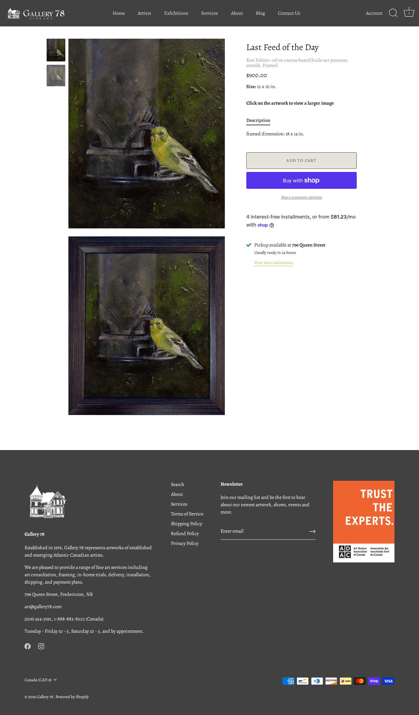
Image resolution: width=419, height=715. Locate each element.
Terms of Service (187, 514)
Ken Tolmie (257, 60)
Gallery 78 (45, 697)
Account (374, 13)
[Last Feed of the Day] (56, 75)
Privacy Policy (184, 543)
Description (258, 120)
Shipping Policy (186, 523)
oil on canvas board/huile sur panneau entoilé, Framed (297, 63)
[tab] (261, 120)
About (237, 13)
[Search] (393, 13)
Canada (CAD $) (38, 679)
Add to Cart (301, 160)
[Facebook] (28, 646)
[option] (56, 51)
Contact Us (289, 13)
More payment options (301, 197)
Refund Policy (185, 533)
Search (177, 484)
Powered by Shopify (72, 697)
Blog (260, 13)
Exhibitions (176, 13)
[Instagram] (41, 646)
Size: (251, 87)
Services (209, 13)
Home (119, 13)
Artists (144, 13)
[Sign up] (312, 531)
